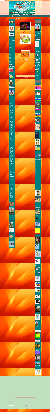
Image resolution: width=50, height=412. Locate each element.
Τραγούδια (33, 15)
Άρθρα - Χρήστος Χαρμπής (37, 37)
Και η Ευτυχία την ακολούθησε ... (11, 146)
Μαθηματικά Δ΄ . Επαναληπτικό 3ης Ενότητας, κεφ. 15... (11, 164)
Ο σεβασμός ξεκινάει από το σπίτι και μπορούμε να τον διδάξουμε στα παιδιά (38, 50)
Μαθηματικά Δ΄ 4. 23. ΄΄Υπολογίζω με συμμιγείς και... (11, 134)
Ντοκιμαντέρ (37, 15)
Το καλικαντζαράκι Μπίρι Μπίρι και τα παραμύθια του (11, 158)
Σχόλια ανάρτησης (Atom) (26, 77)
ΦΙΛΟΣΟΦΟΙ (10, 61)
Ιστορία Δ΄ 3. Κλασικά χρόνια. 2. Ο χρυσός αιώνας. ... (11, 181)
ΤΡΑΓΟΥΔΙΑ (10, 60)
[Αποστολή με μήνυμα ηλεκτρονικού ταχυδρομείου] (25, 59)
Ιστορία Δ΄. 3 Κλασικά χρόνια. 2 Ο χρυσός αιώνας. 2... (11, 178)
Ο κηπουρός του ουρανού (11, 124)
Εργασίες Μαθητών (17, 15)
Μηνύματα (21, 15)
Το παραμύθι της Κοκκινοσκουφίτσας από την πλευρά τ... (11, 163)
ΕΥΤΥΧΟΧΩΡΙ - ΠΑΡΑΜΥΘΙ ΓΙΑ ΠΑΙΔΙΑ (11, 125)
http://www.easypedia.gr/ (37, 206)
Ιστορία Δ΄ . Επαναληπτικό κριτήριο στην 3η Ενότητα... (11, 174)
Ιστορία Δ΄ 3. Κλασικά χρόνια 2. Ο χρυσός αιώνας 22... (11, 150)
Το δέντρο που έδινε (11, 151)
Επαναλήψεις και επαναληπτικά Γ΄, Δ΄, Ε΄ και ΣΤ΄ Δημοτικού (38, 69)
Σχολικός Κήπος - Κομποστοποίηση (11, 136)
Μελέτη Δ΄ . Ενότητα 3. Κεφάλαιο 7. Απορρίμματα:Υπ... (11, 186)
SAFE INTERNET (10, 64)
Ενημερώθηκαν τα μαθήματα (11, 107)
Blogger (27, 408)
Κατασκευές (29, 15)
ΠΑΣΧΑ (9, 58)
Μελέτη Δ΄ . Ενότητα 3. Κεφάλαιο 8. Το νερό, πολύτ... (12, 184)
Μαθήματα (28, 16)
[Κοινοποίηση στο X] (26, 59)
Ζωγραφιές (25, 15)
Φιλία (10, 141)
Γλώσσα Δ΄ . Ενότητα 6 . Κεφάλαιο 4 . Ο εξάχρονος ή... (12, 153)
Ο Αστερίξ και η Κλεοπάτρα (11, 180)
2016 (10, 97)
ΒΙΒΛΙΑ (9, 39)
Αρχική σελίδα (11, 15)
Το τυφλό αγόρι (11, 130)
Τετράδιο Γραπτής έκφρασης (11, 117)
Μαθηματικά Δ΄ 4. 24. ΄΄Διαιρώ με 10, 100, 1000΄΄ (11, 129)
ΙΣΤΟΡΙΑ (10, 47)
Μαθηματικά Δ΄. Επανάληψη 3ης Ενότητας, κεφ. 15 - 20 (11, 193)
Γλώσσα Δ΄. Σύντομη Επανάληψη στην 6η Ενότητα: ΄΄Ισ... (12, 123)
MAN (10, 194)
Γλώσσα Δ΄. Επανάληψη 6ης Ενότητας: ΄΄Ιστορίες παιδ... (11, 149)
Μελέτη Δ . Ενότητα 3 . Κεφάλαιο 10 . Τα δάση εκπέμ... (11, 138)
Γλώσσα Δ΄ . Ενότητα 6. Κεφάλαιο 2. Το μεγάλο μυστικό (12, 189)
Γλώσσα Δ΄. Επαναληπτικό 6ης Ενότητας (11, 119)
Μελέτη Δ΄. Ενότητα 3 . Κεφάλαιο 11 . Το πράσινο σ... (11, 110)
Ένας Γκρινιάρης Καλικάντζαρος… (11, 191)
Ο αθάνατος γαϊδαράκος (11, 195)
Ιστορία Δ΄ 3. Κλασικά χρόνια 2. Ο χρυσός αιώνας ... (11, 128)
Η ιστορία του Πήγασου (12, 179)
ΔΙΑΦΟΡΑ (18, 60)
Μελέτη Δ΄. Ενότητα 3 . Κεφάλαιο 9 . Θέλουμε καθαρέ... (11, 155)
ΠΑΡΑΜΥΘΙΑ (10, 57)
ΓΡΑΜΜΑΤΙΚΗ (10, 43)
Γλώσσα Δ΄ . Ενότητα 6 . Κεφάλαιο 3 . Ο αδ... (12, 176)
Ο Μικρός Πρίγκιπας (11, 171)
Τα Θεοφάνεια (11, 190)
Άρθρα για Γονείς (20, 16)
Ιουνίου (10, 101)
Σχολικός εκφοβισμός (11, 105)
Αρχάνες (11, 16)
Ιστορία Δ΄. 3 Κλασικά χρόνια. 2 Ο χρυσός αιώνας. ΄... (11, 121)
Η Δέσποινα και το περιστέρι (11, 106)
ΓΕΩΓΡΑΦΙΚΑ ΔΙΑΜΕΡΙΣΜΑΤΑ (11, 40)
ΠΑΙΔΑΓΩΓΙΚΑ (10, 54)
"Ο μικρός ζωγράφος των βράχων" (11, 126)
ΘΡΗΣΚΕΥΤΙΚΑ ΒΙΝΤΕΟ (11, 46)
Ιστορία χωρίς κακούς (11, 197)
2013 (10, 99)
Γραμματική (11, 116)
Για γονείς (24, 16)
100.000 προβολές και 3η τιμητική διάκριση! (12, 172)
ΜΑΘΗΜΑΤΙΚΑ (10, 50)
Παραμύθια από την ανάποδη (11, 160)
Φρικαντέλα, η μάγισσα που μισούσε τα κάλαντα (12, 196)
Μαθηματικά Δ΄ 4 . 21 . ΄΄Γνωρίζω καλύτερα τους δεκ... (11, 156)
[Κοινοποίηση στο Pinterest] (27, 59)
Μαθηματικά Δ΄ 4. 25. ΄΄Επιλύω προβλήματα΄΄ (11, 113)
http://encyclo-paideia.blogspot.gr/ (37, 207)
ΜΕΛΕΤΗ (10, 51)
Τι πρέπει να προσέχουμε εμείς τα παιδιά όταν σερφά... (12, 142)
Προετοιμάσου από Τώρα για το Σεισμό (11, 152)
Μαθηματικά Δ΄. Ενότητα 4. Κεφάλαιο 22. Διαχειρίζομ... (12, 132)
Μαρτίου (10, 103)
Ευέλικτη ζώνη (14, 16)
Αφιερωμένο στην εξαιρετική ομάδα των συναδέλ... (12, 170)
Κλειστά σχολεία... (11, 185)
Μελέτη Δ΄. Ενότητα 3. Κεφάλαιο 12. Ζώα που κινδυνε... (11, 109)
